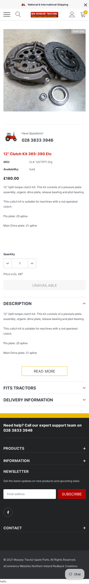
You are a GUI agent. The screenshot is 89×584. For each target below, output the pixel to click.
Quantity (9, 254)
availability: (11, 169)
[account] (72, 14)
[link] (8, 512)
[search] (18, 14)
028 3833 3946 (37, 140)
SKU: (6, 162)
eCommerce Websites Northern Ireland (27, 566)
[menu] (6, 14)
